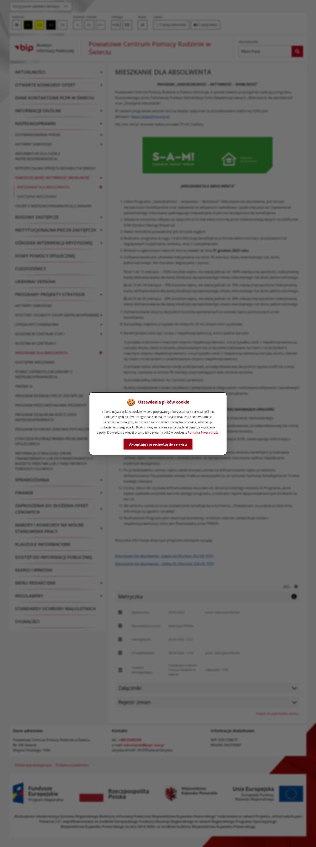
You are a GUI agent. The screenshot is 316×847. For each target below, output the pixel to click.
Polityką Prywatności (203, 432)
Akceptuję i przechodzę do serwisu (158, 444)
